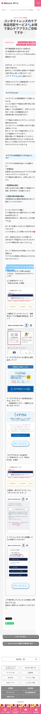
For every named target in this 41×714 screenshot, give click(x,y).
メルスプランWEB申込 (15, 712)
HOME (3, 10)
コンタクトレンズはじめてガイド (10, 667)
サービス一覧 (11, 673)
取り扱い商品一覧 (30, 668)
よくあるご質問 (30, 683)
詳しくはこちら (20, 443)
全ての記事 (31, 45)
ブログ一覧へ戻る (20, 637)
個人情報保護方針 (30, 692)
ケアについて (23, 42)
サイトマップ (11, 692)
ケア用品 (32, 42)
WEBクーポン (10, 683)
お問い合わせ (11, 697)
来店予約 (10, 678)
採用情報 (30, 688)
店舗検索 (30, 673)
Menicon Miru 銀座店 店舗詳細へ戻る (20, 643)
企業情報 (10, 688)
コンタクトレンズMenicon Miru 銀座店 (21, 10)
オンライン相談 (30, 678)
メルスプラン (21, 45)
